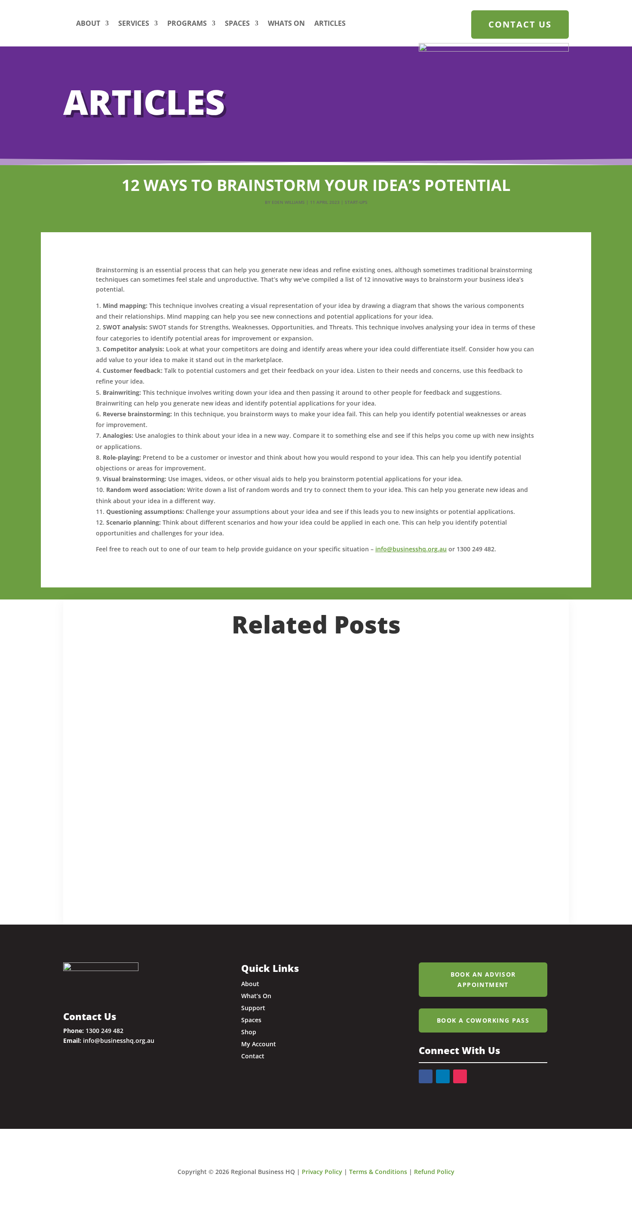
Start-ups (356, 202)
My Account (258, 1044)
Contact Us (520, 24)
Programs (187, 23)
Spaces (237, 23)
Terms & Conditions (378, 1172)
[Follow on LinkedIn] (443, 1076)
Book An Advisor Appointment (483, 979)
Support (253, 1008)
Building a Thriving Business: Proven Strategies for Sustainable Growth (292, 763)
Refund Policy (434, 1172)
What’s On (256, 996)
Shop (248, 1032)
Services (133, 23)
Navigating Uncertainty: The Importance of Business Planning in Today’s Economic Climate (296, 674)
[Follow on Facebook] (426, 1076)
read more (107, 709)
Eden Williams (288, 202)
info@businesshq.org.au (411, 549)
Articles (330, 23)
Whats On (286, 23)
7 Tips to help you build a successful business (218, 844)
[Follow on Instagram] (460, 1076)
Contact (252, 1056)
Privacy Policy (322, 1172)
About (88, 23)
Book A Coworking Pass (483, 1020)
